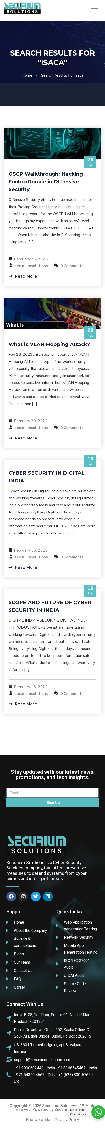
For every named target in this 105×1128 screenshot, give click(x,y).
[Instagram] (23, 896)
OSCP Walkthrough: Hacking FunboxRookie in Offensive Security (46, 181)
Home (28, 75)
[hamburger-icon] (94, 8)
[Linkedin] (48, 896)
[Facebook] (11, 896)
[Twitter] (36, 896)
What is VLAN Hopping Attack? (49, 344)
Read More (25, 276)
